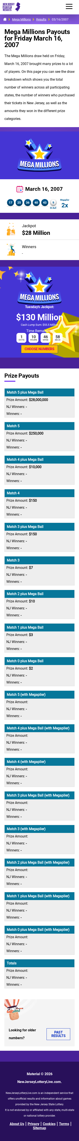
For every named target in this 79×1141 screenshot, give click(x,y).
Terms (64, 1124)
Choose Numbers (39, 349)
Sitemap (39, 1128)
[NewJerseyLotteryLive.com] (10, 11)
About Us (17, 1124)
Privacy (33, 1124)
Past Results (58, 1034)
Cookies (49, 1124)
